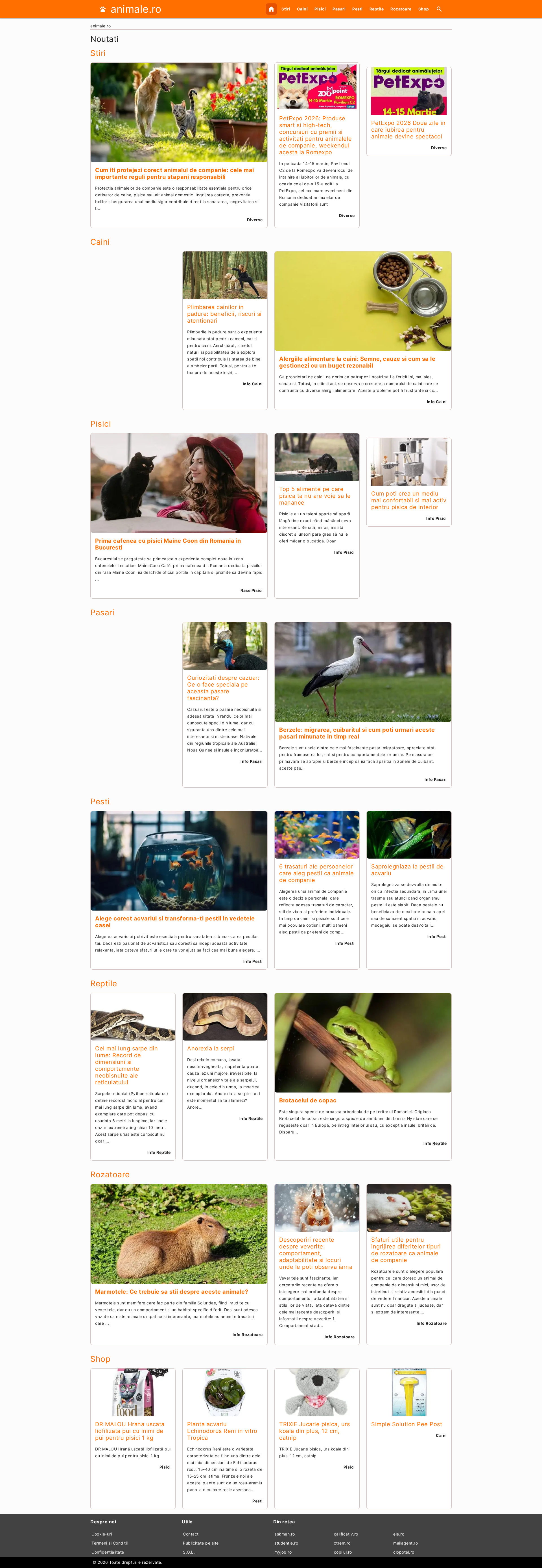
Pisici (320, 8)
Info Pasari (252, 761)
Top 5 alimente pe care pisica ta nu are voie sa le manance (315, 496)
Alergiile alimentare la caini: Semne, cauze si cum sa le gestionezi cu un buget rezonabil (357, 362)
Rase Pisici (252, 590)
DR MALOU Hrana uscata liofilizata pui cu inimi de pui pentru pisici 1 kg (130, 1431)
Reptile (377, 8)
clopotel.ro (403, 1552)
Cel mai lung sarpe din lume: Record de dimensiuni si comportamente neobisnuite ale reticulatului (126, 1065)
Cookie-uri (101, 1534)
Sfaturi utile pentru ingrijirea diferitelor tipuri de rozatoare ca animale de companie (406, 1249)
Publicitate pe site (201, 1543)
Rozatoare (401, 8)
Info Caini (253, 383)
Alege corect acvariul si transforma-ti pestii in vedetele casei (175, 922)
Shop (423, 8)
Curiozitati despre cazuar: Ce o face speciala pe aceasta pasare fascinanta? (223, 688)
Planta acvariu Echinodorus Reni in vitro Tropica (222, 1431)
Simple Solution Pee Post (406, 1424)
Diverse (255, 219)
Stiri (285, 8)
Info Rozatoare (248, 1334)
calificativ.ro (346, 1534)
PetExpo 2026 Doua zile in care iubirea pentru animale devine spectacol (408, 130)
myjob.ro (283, 1552)
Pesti (357, 8)
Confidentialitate (107, 1552)
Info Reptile (159, 1152)
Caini (302, 8)
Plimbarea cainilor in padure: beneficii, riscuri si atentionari (224, 314)
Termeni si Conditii (109, 1543)
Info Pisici (344, 552)
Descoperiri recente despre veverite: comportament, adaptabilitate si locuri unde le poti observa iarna (315, 1253)
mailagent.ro (405, 1543)
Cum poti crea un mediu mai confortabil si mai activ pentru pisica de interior (408, 500)
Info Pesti (253, 961)
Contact (191, 1534)
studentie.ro (286, 1543)
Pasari (339, 8)
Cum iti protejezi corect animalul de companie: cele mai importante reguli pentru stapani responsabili (174, 173)
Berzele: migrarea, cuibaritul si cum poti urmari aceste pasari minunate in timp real (357, 733)
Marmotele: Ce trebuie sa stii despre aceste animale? (171, 1291)
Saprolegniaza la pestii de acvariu (407, 870)
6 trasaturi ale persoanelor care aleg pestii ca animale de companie (316, 873)
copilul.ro (343, 1552)
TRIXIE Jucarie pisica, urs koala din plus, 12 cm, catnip (314, 1431)
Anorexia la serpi (210, 1048)
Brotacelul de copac (308, 1100)
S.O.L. (189, 1552)
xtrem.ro (342, 1543)
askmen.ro (284, 1534)
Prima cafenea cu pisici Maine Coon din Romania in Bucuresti (168, 544)
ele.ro (398, 1534)
